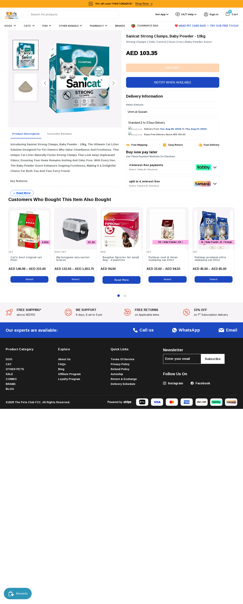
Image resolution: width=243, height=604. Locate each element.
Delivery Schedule (123, 383)
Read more (121, 280)
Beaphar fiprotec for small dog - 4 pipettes (121, 258)
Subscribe (213, 359)
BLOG (10, 388)
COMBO (11, 378)
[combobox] (73, 14)
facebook (202, 383)
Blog (61, 369)
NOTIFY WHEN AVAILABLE (172, 82)
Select (29, 279)
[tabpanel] (64, 169)
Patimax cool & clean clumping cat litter (163, 258)
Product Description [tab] (25, 133)
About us (64, 359)
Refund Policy (120, 369)
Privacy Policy (120, 364)
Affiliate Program (69, 374)
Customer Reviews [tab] (59, 133)
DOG (9, 359)
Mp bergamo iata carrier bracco (73, 258)
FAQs (62, 364)
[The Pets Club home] (11, 14)
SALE (9, 374)
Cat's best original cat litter (26, 258)
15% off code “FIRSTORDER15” (122, 3)
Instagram (175, 383)
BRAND (11, 383)
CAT (9, 364)
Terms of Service (122, 359)
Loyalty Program (69, 378)
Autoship (117, 374)
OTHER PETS (15, 369)
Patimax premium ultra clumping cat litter (210, 258)
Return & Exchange (124, 378)
